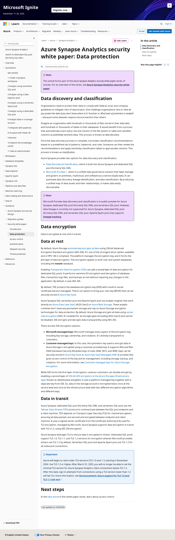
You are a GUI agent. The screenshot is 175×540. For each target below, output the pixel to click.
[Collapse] (34, 38)
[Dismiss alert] (169, 5)
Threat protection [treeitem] (18, 254)
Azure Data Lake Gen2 (63, 304)
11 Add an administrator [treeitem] (19, 151)
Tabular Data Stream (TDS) (54, 409)
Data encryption (149, 52)
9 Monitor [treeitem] (12, 137)
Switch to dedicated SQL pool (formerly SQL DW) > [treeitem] (18, 56)
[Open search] (161, 23)
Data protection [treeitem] (17, 234)
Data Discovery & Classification (62, 164)
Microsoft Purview (55, 171)
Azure (52, 40)
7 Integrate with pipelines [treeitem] (19, 127)
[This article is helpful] (164, 64)
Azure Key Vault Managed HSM (101, 354)
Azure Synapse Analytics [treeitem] (16, 49)
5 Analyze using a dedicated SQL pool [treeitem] (20, 113)
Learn (44, 40)
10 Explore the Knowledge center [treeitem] (20, 144)
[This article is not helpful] (168, 64)
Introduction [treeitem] (15, 229)
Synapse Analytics (67, 40)
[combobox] (18, 43)
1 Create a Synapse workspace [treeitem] (16, 79)
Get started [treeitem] (13, 73)
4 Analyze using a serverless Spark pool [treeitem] (21, 104)
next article (53, 496)
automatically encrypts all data (83, 248)
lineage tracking (52, 216)
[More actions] (131, 40)
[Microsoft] (5, 24)
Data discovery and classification (151, 46)
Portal (142, 31)
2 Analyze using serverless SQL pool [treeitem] (20, 88)
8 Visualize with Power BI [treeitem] (19, 132)
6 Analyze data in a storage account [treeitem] (20, 121)
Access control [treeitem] (16, 239)
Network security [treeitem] (17, 249)
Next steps (147, 55)
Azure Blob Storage (102, 304)
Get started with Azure (159, 31)
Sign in (168, 23)
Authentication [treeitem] (16, 244)
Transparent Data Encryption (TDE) (68, 269)
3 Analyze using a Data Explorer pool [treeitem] (18, 96)
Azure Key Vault (68, 294)
